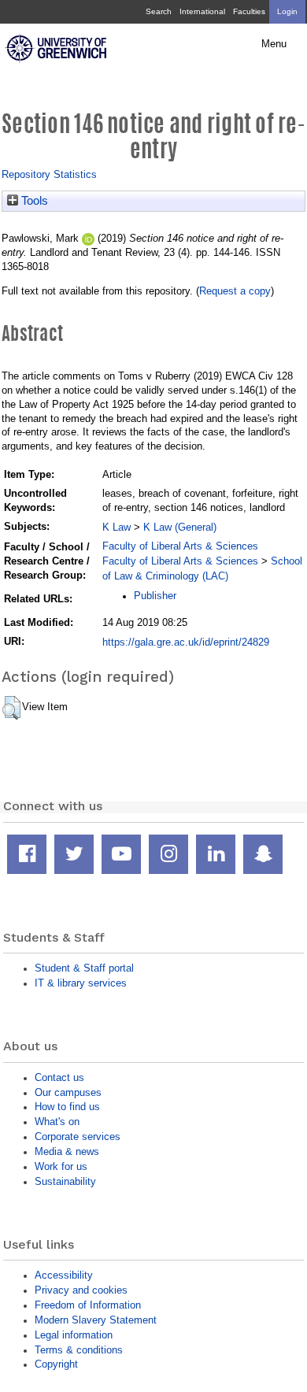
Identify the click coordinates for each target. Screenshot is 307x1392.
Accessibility (64, 1275)
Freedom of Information (88, 1305)
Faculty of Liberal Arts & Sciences (180, 546)
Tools (33, 200)
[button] (11, 708)
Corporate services (77, 1136)
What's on (57, 1121)
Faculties (249, 11)
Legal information (74, 1335)
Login (287, 11)
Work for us (61, 1166)
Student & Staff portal (84, 968)
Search (159, 11)
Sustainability (65, 1181)
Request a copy (235, 291)
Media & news (67, 1151)
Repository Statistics (49, 174)
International (202, 11)
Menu (274, 44)
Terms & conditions (79, 1350)
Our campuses (68, 1092)
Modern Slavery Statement (96, 1320)
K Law (116, 527)
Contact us (59, 1077)
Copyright (56, 1364)
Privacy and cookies (81, 1290)
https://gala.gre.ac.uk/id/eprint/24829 (185, 642)
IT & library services (81, 983)
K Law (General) (179, 527)
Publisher (155, 596)
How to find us (67, 1106)
